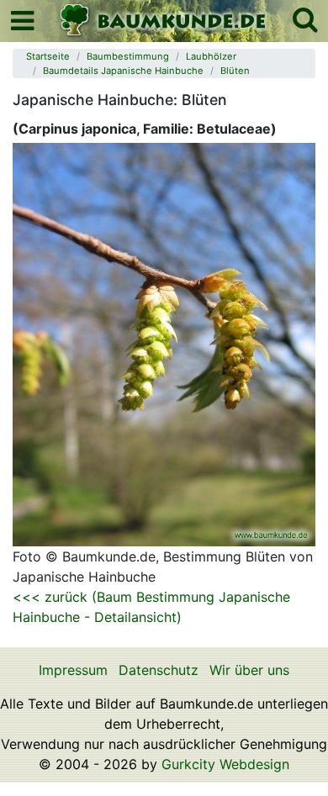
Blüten (235, 70)
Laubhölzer (211, 56)
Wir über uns (249, 670)
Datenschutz (158, 670)
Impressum (73, 670)
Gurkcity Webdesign (225, 764)
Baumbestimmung (128, 56)
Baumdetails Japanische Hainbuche (123, 70)
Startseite (48, 56)
